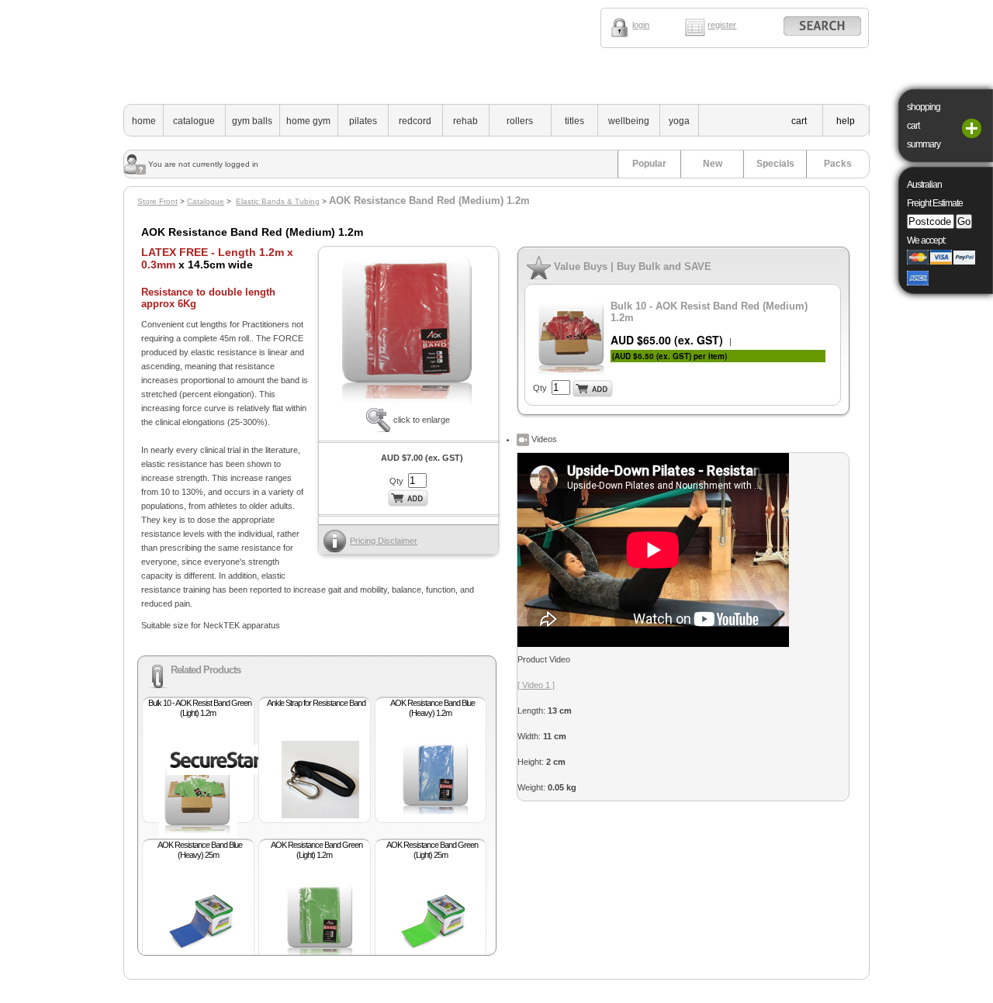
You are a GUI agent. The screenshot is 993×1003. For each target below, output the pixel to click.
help (845, 121)
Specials (775, 163)
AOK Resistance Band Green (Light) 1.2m (316, 849)
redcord (415, 121)
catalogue (194, 121)
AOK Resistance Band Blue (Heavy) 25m (199, 849)
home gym (308, 121)
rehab (465, 121)
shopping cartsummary (923, 126)
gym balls (252, 121)
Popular (649, 163)
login (640, 24)
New (712, 163)
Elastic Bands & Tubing (278, 201)
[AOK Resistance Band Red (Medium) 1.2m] (408, 405)
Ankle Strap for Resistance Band (316, 702)
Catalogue (205, 201)
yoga (679, 121)
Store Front (157, 201)
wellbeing (628, 121)
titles (574, 121)
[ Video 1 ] (536, 685)
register (722, 24)
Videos (543, 439)
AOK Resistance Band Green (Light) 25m (432, 849)
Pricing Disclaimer (383, 540)
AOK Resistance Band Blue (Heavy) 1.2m (432, 708)
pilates (363, 121)
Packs (838, 163)
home (144, 121)
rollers (520, 121)
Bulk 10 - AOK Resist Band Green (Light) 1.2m (199, 708)
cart (799, 121)
